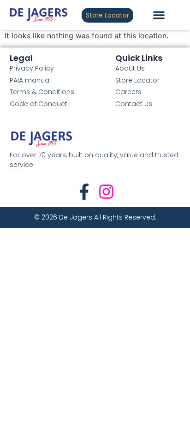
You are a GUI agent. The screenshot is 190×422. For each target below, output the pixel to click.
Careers (128, 91)
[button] (158, 15)
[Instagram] (106, 192)
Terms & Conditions (42, 91)
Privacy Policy (32, 68)
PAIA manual (30, 80)
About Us (130, 68)
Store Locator (137, 80)
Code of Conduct (38, 103)
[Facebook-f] (84, 192)
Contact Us (133, 103)
